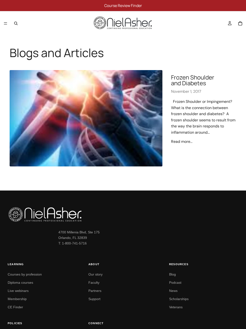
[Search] (16, 23)
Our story (95, 274)
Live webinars (18, 291)
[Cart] (240, 23)
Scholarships (179, 299)
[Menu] (5, 23)
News (173, 291)
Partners (94, 291)
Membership (17, 299)
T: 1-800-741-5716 (72, 243)
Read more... (181, 141)
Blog (172, 274)
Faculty (93, 282)
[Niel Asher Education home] (123, 214)
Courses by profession (25, 274)
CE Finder (15, 307)
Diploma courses (20, 282)
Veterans (176, 307)
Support (94, 299)
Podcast (175, 282)
